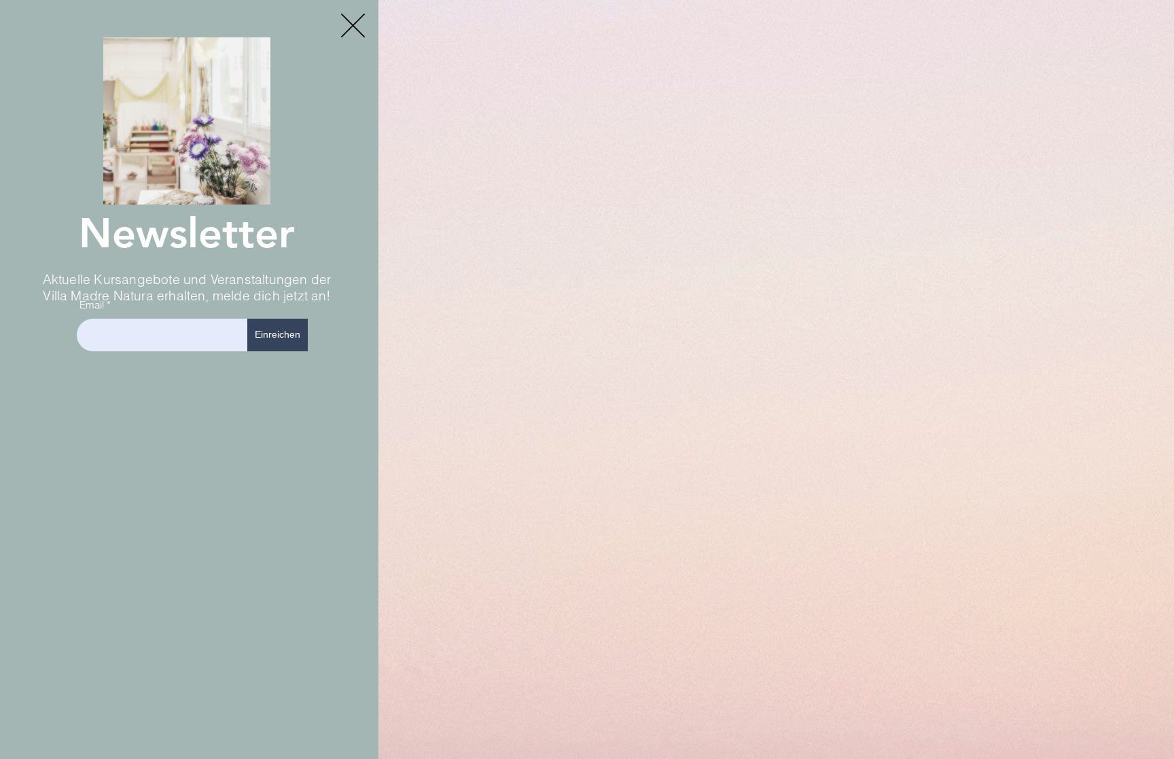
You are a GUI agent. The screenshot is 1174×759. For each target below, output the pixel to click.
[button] (353, 25)
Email (91, 305)
